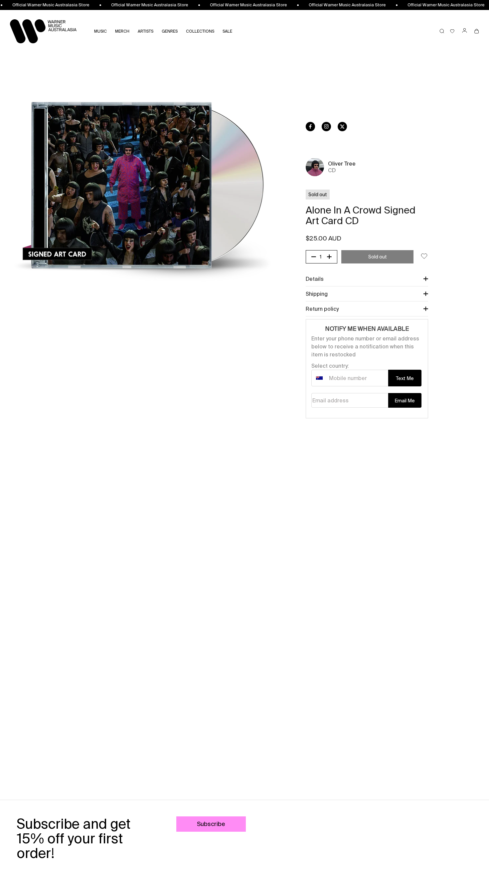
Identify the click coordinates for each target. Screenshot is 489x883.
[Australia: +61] (319, 378)
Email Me (405, 400)
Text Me (405, 378)
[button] (367, 278)
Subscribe (211, 823)
